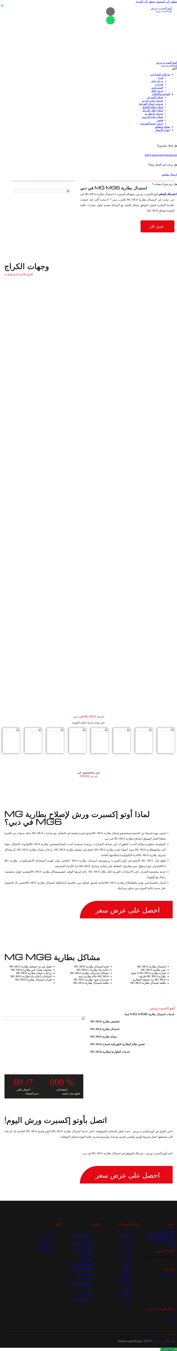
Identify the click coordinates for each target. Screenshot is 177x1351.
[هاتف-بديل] (110, 11)
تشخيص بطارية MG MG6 (105, 1021)
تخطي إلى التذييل (145, 1)
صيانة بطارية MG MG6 (103, 1036)
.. (117, 1340)
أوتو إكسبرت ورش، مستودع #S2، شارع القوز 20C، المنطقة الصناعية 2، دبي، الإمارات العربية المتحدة (160, 1238)
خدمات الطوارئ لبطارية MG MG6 (110, 1051)
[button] (132, 1021)
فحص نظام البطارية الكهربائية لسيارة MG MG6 (117, 1044)
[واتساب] (110, 20)
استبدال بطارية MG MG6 (104, 1029)
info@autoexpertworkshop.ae (161, 155)
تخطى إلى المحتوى (166, 1)
